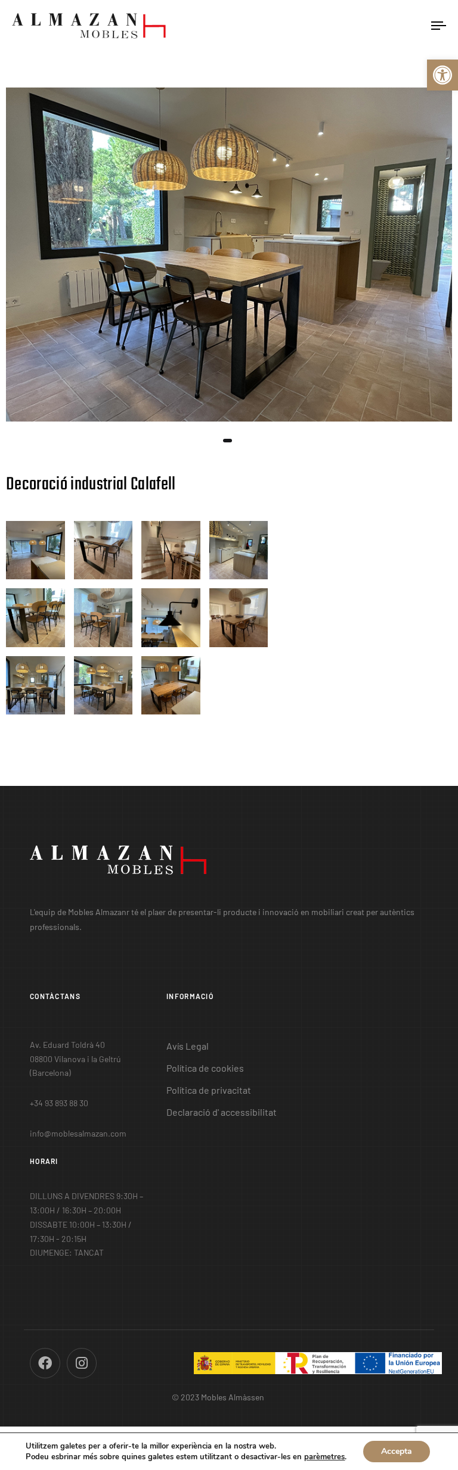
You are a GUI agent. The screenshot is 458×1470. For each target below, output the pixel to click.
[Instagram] (82, 1363)
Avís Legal (187, 1045)
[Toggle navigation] (373, 26)
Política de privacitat (208, 1090)
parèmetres (324, 1457)
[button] (442, 75)
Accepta (396, 1451)
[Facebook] (45, 1363)
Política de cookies (205, 1067)
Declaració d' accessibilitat (221, 1112)
